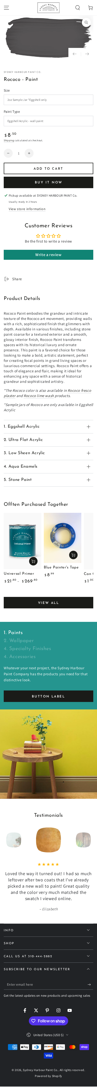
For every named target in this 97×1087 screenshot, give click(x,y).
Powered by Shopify (48, 1076)
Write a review (48, 254)
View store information (27, 209)
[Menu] (6, 7)
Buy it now (48, 182)
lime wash (39, 395)
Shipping (9, 140)
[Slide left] (74, 54)
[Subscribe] (90, 984)
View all (48, 603)
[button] (77, 7)
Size (7, 90)
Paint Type (12, 111)
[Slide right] (87, 54)
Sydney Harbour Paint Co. (22, 72)
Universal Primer (19, 574)
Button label (48, 696)
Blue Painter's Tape (61, 567)
